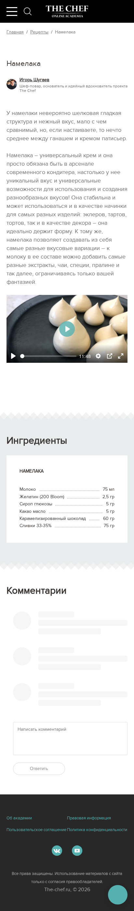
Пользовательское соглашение (36, 829)
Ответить (39, 768)
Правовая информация (89, 818)
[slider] (48, 356)
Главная (15, 32)
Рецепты (39, 32)
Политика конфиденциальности (97, 829)
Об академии (19, 818)
